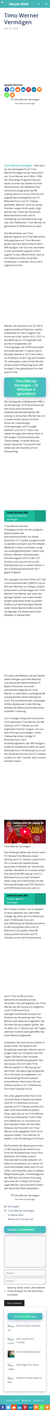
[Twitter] (12, 89)
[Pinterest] (28, 89)
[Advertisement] (25, 57)
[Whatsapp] (6, 95)
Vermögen (13, 1206)
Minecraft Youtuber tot (20, 1219)
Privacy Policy (12, 1400)
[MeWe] (34, 89)
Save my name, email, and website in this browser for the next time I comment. (26, 1291)
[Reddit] (17, 89)
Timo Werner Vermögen (18, 165)
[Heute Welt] (4, 4)
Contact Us (38, 1400)
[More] (12, 95)
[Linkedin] (23, 89)
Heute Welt (19, 4)
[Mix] (39, 89)
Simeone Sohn (15, 1215)
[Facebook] (6, 89)
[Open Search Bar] (38, 4)
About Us (26, 1400)
